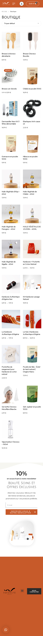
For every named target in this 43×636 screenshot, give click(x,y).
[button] (14, 3)
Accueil (4, 11)
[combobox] (21, 23)
